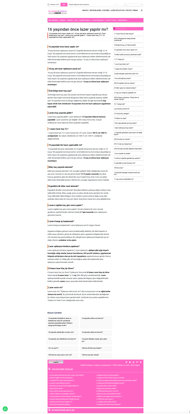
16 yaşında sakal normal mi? (92, 332)
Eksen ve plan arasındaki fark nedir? (109, 394)
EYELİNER (105, 10)
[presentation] (115, 5)
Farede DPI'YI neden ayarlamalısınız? (62, 380)
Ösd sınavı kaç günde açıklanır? (60, 404)
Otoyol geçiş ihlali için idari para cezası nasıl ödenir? (67, 375)
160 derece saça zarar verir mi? (60, 355)
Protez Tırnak (111, 20)
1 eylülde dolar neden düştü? (107, 402)
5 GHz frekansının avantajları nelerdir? (62, 394)
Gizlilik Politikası (86, 365)
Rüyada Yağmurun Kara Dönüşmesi (79, 4)
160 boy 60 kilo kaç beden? (92, 348)
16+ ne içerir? (53, 348)
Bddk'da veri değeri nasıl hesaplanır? (109, 396)
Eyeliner (63, 20)
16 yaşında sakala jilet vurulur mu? (61, 332)
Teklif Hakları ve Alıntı (121, 365)
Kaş (76, 20)
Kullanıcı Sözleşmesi (103, 365)
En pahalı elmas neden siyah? (106, 386)
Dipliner (70, 20)
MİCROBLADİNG (95, 10)
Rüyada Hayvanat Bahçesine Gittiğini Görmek (64, 399)
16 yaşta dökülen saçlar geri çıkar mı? (94, 340)
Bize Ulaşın (135, 365)
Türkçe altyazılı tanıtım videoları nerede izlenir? (65, 396)
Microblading (53, 20)
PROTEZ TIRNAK (132, 10)
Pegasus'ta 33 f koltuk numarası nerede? (110, 378)
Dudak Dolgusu (84, 20)
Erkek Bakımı (122, 20)
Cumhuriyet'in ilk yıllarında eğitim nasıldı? (110, 383)
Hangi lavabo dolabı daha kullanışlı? (109, 404)
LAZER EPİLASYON (117, 10)
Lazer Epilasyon (98, 20)
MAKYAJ (85, 10)
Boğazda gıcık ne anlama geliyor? (108, 375)
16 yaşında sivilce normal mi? (92, 318)
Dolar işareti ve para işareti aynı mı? (61, 391)
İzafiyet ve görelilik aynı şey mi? (60, 383)
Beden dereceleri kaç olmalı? (106, 388)
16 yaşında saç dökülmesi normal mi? (62, 339)
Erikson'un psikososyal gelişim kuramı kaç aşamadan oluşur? (117, 380)
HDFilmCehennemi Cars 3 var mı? (108, 391)
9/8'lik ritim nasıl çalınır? (105, 399)
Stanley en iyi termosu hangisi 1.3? (61, 402)
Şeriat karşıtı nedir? (56, 388)
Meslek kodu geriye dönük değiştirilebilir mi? (64, 386)
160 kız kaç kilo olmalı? (90, 355)
